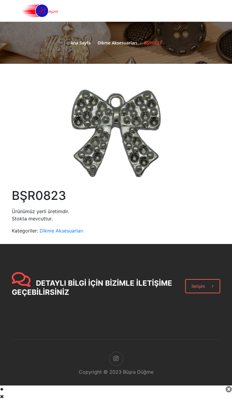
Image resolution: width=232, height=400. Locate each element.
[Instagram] (116, 359)
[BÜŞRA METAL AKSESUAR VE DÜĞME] (39, 10)
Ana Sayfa (80, 43)
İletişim (198, 286)
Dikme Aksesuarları (117, 43)
